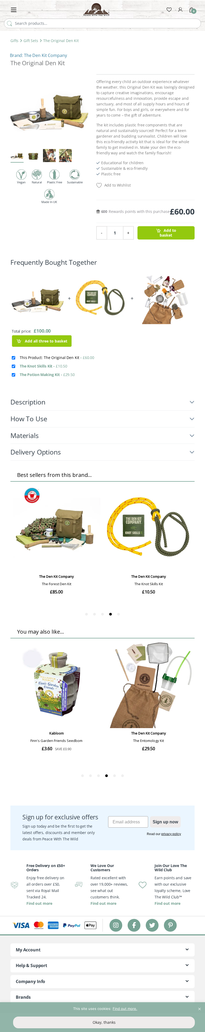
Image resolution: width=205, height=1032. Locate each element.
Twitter (152, 925)
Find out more (39, 903)
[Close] (199, 1007)
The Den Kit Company (45, 55)
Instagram (116, 925)
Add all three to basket (45, 341)
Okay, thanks (104, 1022)
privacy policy (171, 834)
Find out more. (125, 1008)
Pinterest (170, 925)
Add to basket (168, 233)
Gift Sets (30, 40)
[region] (102, 1017)
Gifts (14, 40)
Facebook (134, 925)
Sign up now (165, 822)
